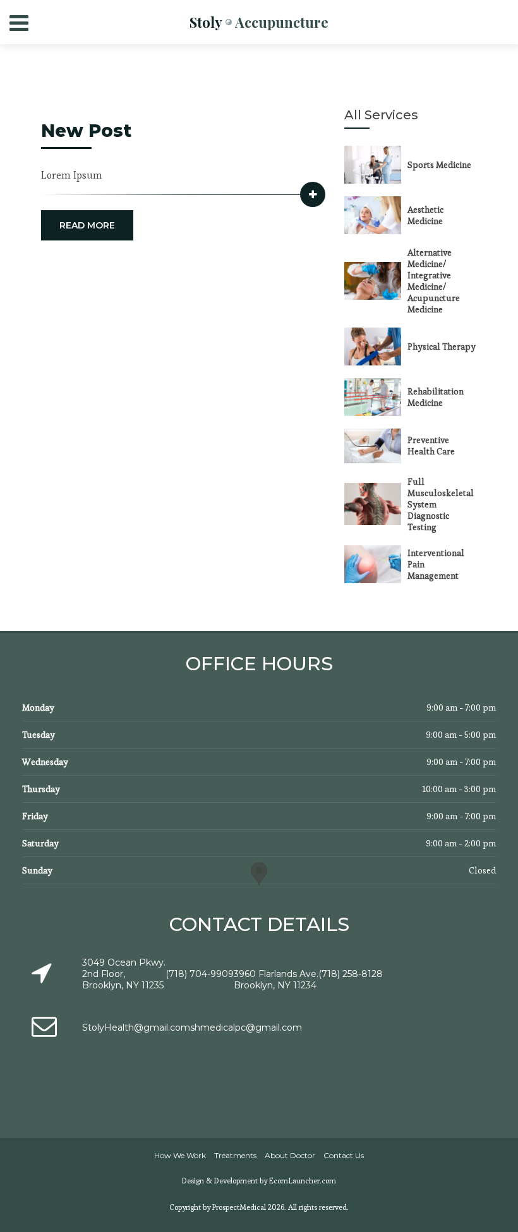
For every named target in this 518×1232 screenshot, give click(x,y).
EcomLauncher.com (302, 1180)
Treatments (235, 1155)
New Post (86, 130)
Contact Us (343, 1155)
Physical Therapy (441, 346)
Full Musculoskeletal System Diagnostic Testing (440, 504)
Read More (87, 225)
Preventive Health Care (431, 445)
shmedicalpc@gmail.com (246, 1027)
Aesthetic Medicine (425, 215)
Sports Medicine (439, 164)
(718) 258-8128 (350, 974)
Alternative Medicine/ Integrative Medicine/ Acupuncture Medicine (433, 281)
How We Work (180, 1155)
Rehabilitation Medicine (435, 397)
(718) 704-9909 (200, 974)
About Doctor (290, 1155)
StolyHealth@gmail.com (136, 1027)
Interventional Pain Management (435, 564)
